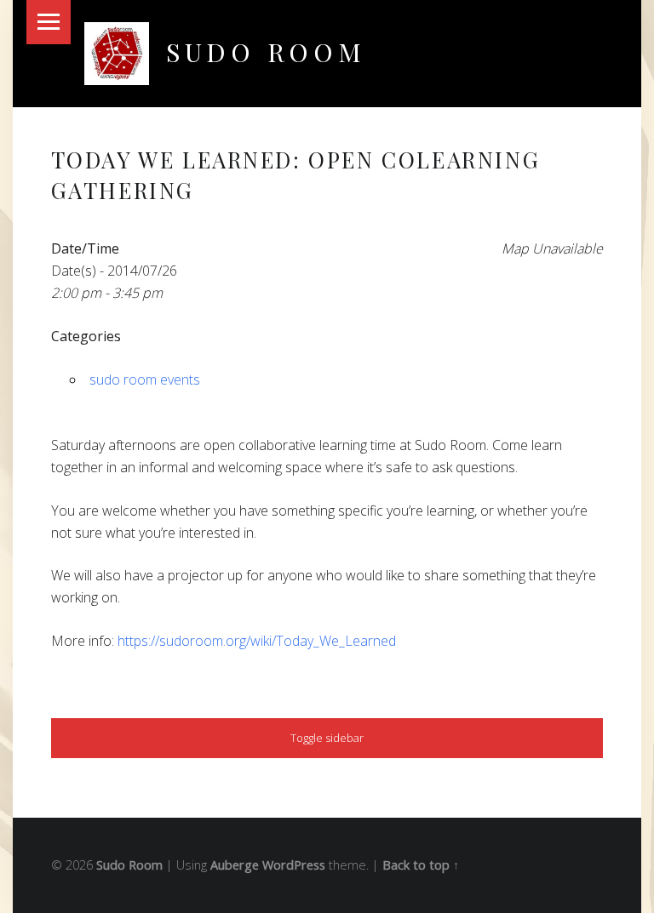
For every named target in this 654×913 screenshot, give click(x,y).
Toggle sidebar (327, 737)
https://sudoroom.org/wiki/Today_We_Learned (257, 640)
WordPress (293, 865)
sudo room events (144, 379)
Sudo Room (266, 51)
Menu (48, 22)
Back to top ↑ (420, 865)
